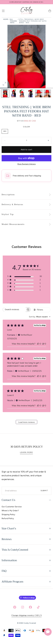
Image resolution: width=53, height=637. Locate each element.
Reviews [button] (7, 539)
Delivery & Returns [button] (12, 204)
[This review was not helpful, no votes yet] (43, 343)
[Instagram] (22, 607)
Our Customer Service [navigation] (12, 507)
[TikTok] (38, 607)
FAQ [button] (4, 571)
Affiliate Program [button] (12, 581)
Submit (44, 491)
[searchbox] (14, 309)
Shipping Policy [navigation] (8, 514)
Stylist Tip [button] (8, 214)
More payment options (26, 164)
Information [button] (9, 560)
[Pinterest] (14, 607)
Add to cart (26, 149)
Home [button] (5, 19)
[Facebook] (30, 607)
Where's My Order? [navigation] (10, 510)
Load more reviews (26, 422)
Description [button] (8, 194)
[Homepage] (26, 10)
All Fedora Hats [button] (13, 21)
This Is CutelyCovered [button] (15, 550)
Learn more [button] (26, 452)
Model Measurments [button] (13, 224)
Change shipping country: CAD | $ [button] (26, 615)
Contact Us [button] (8, 500)
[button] (3, 10)
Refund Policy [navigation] (8, 518)
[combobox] (39, 316)
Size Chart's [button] (9, 528)
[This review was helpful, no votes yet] (38, 343)
